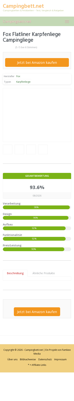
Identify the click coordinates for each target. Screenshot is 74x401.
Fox (18, 76)
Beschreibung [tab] (15, 273)
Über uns (12, 359)
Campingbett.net (17, 21)
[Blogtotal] (28, 386)
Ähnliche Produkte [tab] (43, 273)
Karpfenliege (23, 81)
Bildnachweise (28, 359)
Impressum (60, 359)
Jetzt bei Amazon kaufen (37, 62)
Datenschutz (45, 359)
